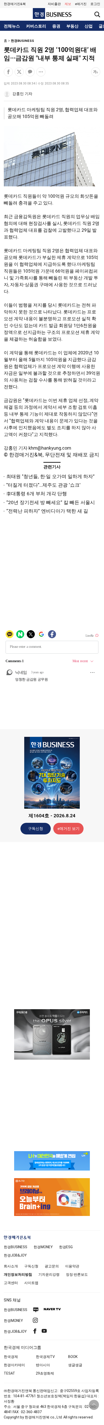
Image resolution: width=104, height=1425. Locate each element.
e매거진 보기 (69, 828)
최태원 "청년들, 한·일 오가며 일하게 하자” (50, 476)
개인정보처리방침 (18, 1274)
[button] (95, 4)
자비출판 (54, 4)
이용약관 (72, 1266)
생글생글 (75, 1365)
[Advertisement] (52, 925)
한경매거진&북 (15, 4)
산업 (89, 26)
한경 (15, 1247)
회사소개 (11, 1266)
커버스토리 (36, 26)
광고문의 (52, 1266)
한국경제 (11, 1357)
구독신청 (35, 828)
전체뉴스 (12, 26)
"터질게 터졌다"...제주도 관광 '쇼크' (43, 485)
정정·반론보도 (77, 1274)
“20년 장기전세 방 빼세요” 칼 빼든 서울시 (50, 502)
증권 (56, 26)
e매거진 (81, 4)
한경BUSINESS (22, 41)
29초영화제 (45, 1373)
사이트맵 (31, 1283)
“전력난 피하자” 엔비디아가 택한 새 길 (47, 511)
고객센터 (11, 1283)
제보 (68, 4)
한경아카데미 (14, 1365)
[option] (52, 1034)
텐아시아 (43, 1365)
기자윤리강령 (49, 1274)
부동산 (72, 26)
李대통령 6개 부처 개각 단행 (36, 494)
